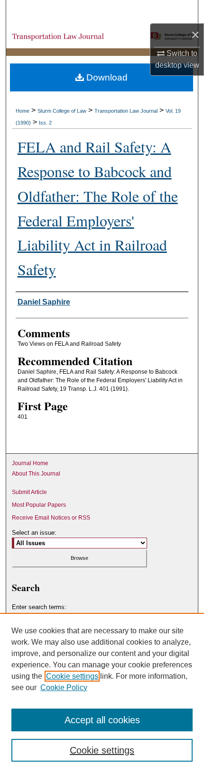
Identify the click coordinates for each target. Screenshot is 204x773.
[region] (102, 693)
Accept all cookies (102, 720)
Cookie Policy (63, 687)
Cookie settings (72, 676)
